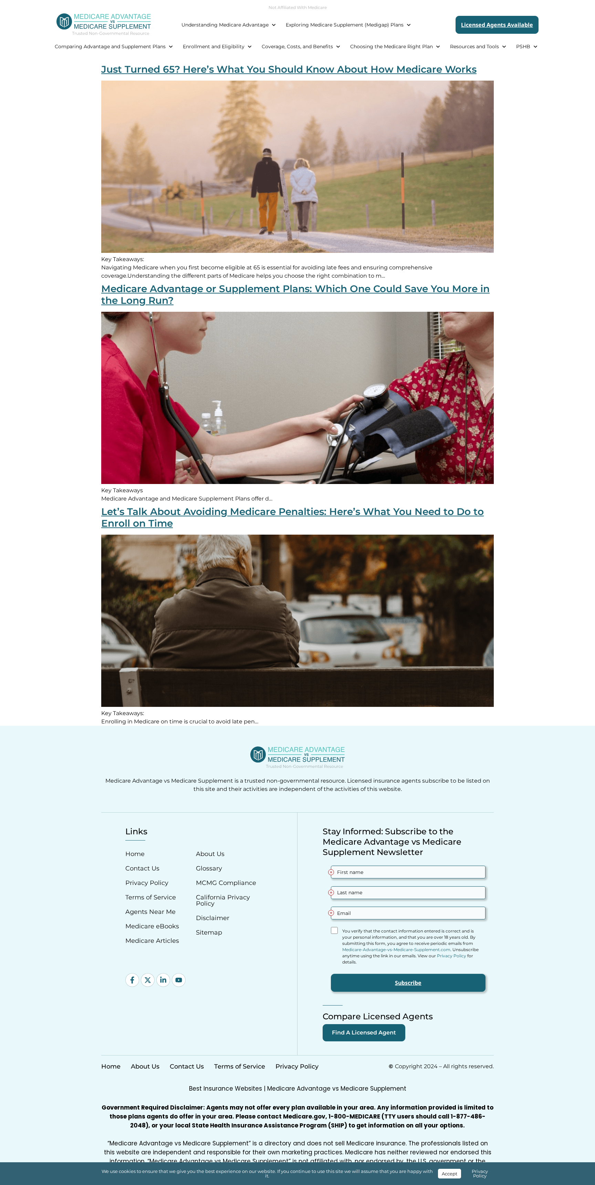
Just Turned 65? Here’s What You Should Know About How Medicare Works (289, 69)
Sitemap (209, 932)
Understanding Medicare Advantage (225, 25)
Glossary (209, 868)
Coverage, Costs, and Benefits (297, 46)
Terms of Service (150, 897)
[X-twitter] (148, 980)
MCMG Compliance (226, 883)
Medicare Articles (152, 941)
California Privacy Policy (223, 900)
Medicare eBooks (152, 926)
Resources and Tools (474, 46)
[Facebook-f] (132, 980)
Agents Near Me (150, 912)
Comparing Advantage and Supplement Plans (110, 46)
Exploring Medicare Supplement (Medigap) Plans (345, 25)
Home (135, 854)
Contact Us (142, 868)
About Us (210, 854)
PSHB (523, 46)
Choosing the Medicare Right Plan (391, 46)
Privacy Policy (146, 883)
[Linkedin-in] (163, 980)
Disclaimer (212, 918)
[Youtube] (179, 980)
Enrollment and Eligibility (213, 46)
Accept (449, 1173)
